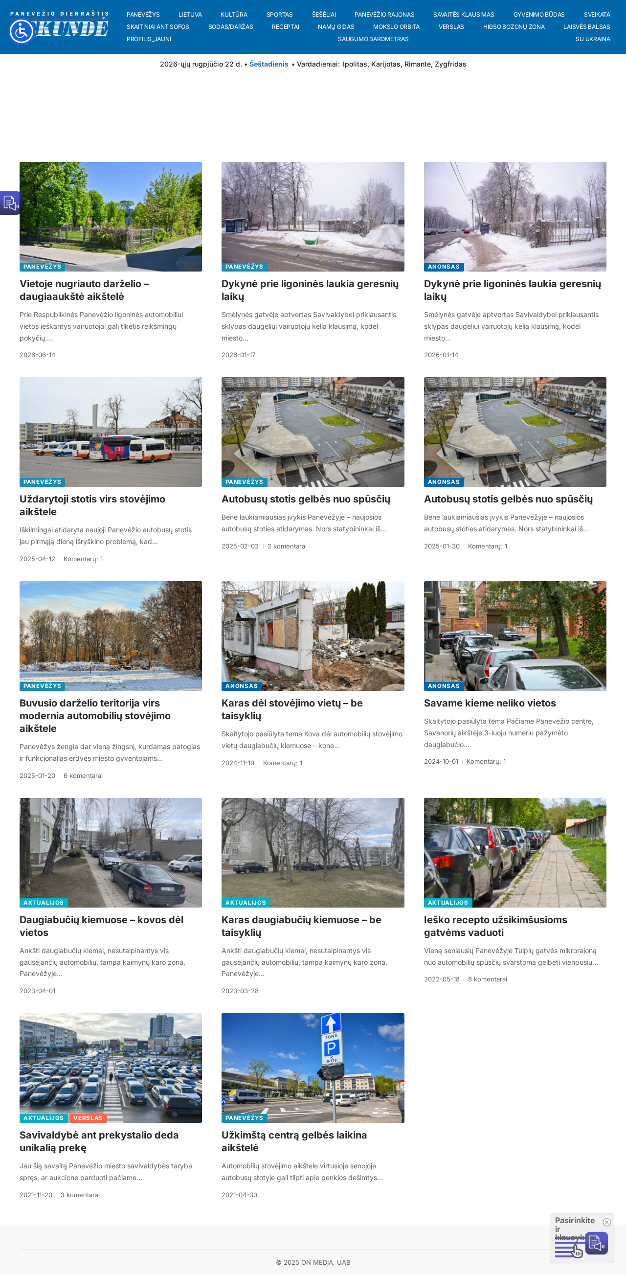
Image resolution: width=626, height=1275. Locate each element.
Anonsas (444, 266)
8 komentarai (487, 979)
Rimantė (417, 64)
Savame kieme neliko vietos (490, 703)
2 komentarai (287, 546)
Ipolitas (355, 64)
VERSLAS (88, 1118)
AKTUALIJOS (43, 902)
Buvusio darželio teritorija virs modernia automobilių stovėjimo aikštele (95, 715)
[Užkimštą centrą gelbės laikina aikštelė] (313, 1068)
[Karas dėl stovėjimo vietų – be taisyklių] (313, 636)
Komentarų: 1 (83, 559)
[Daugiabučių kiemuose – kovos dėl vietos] (111, 853)
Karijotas (386, 64)
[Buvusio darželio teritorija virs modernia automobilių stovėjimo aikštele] (111, 636)
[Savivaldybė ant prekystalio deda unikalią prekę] (111, 1068)
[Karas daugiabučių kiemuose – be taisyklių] (313, 853)
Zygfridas (451, 64)
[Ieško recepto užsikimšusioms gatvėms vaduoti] (515, 853)
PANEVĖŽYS (42, 266)
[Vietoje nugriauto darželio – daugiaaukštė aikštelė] (111, 217)
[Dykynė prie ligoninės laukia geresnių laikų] (313, 217)
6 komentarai (83, 775)
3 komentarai (80, 1195)
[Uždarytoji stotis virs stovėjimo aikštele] (111, 432)
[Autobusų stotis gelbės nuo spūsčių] (313, 432)
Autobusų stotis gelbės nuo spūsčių (306, 499)
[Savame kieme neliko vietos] (515, 636)
